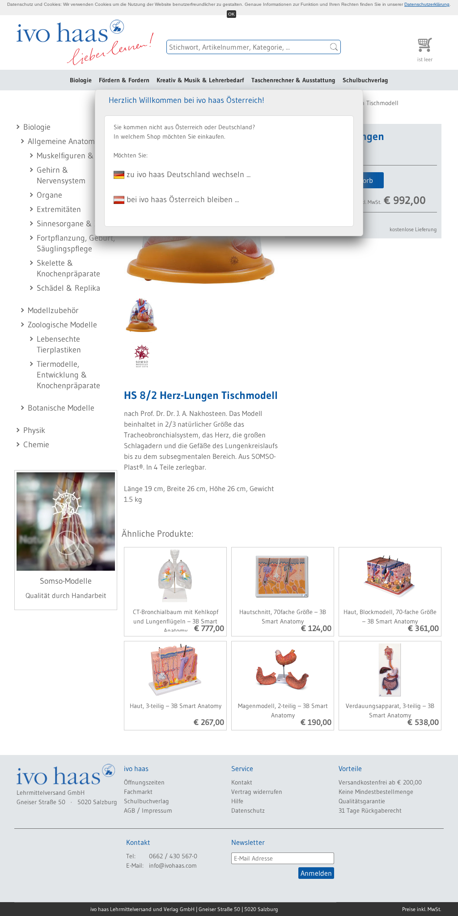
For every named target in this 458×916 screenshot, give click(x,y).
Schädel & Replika (68, 288)
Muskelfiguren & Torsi (74, 156)
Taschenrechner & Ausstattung (293, 80)
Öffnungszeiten (144, 782)
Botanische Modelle (61, 408)
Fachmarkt (138, 792)
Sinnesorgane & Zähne (76, 224)
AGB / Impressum (148, 810)
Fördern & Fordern (124, 80)
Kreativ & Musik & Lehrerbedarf (200, 80)
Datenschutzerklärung (427, 4)
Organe (49, 195)
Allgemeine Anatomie (64, 141)
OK (231, 14)
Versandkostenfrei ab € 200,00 (380, 782)
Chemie (36, 445)
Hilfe (237, 801)
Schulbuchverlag (365, 80)
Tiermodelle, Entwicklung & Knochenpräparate (68, 374)
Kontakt (241, 782)
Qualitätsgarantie (362, 801)
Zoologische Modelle (62, 325)
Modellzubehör (53, 310)
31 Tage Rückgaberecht (370, 810)
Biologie (81, 80)
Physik (34, 430)
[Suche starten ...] (334, 46)
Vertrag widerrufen (256, 792)
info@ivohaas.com (173, 865)
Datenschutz (248, 810)
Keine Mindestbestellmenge (376, 792)
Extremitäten (59, 209)
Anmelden (316, 873)
